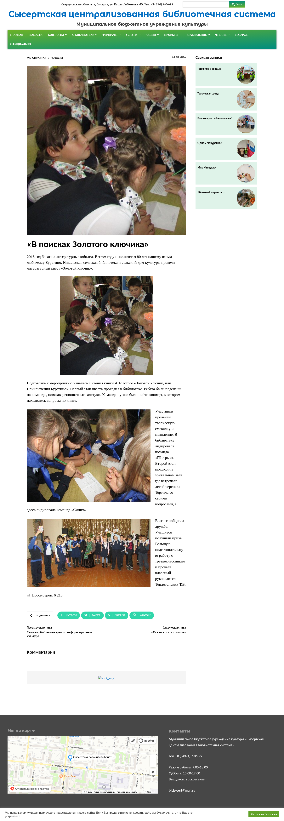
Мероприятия (36, 58)
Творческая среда (208, 93)
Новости (57, 58)
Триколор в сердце (209, 69)
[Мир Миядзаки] (246, 173)
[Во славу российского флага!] (246, 124)
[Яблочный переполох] (246, 198)
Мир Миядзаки (206, 167)
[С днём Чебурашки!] (246, 149)
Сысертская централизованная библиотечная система (142, 14)
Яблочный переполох (211, 192)
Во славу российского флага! (214, 118)
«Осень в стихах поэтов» (168, 632)
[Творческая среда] (246, 99)
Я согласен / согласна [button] (264, 814)
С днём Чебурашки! (209, 143)
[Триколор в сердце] (246, 74)
